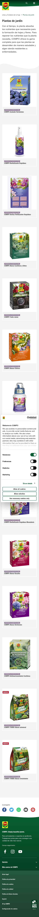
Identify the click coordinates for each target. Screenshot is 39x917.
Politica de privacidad (8, 879)
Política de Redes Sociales (10, 894)
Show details (27, 483)
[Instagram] (13, 851)
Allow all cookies (19, 489)
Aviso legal (5, 874)
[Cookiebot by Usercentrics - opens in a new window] (28, 417)
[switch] (33, 461)
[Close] (26, 3)
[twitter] (11, 809)
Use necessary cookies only (19, 498)
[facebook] (4, 809)
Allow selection (19, 494)
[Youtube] (20, 851)
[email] (25, 809)
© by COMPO (6, 904)
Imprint (4, 899)
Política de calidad (7, 889)
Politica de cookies (7, 884)
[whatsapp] (18, 809)
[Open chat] (34, 905)
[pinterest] (33, 809)
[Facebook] (5, 851)
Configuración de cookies (9, 909)
